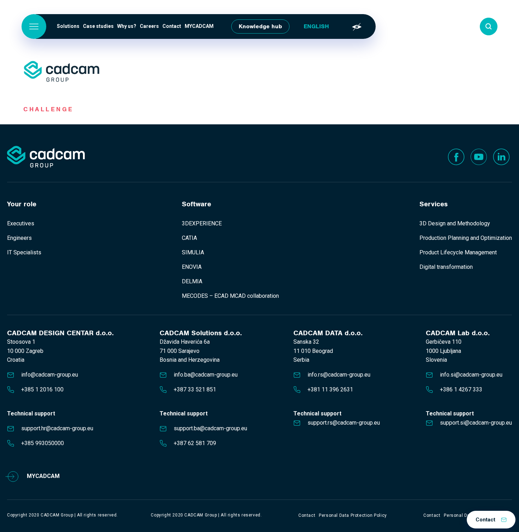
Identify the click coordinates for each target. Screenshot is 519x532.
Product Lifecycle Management (458, 252)
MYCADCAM (199, 26)
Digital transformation (446, 267)
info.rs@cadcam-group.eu (339, 374)
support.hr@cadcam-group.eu (57, 428)
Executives (20, 223)
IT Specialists (24, 252)
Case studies (98, 26)
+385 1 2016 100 (42, 389)
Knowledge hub (260, 26)
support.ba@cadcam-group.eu (210, 428)
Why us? (126, 26)
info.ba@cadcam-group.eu (206, 374)
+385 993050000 (42, 443)
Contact (171, 26)
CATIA (189, 238)
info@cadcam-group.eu (49, 374)
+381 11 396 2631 (330, 389)
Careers (149, 26)
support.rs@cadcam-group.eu (344, 422)
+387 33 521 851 (195, 389)
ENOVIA (192, 267)
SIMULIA (193, 252)
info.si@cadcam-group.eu (471, 374)
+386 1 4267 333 (461, 389)
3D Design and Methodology (454, 223)
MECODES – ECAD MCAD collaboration (230, 295)
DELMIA (192, 281)
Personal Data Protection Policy (353, 515)
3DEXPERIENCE (202, 223)
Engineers (19, 238)
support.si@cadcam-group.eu (476, 422)
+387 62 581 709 (195, 443)
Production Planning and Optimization (465, 238)
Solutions (68, 26)
